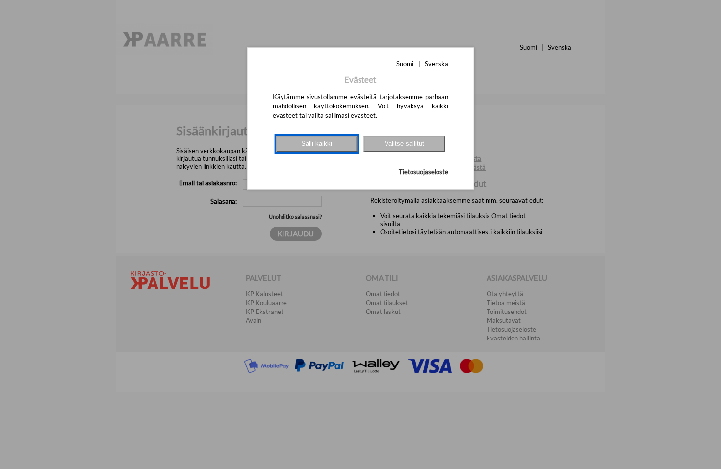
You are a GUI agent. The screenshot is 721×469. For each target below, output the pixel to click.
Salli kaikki (316, 143)
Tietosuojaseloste (423, 172)
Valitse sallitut (404, 143)
